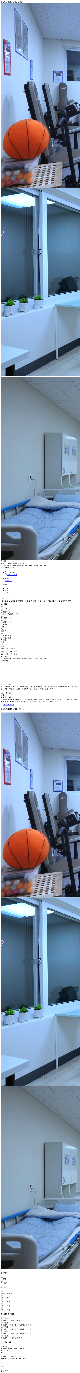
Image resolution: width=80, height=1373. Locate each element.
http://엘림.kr (14, 654)
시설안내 (8, 578)
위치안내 (8, 581)
